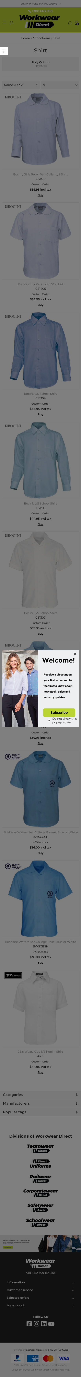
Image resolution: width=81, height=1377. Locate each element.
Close (75, 654)
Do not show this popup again (64, 720)
